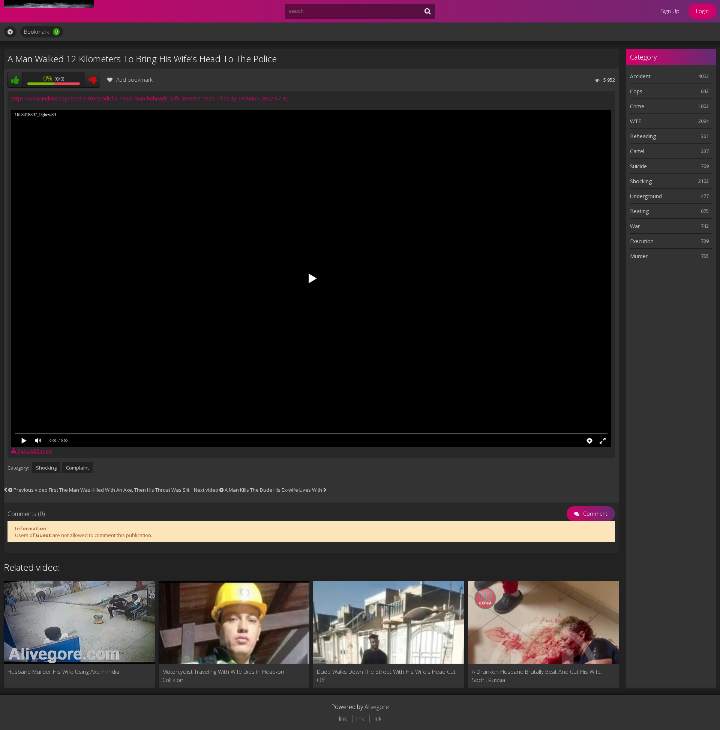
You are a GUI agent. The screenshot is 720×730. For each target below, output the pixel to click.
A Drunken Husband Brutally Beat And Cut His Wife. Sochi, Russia (537, 676)
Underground (646, 196)
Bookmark (41, 31)
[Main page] (49, 11)
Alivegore (376, 707)
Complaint (77, 467)
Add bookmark (134, 79)
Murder (639, 256)
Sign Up (670, 11)
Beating (639, 211)
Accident (640, 76)
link (343, 718)
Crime (637, 106)
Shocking (46, 467)
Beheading (643, 136)
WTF (635, 121)
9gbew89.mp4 (34, 450)
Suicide (638, 166)
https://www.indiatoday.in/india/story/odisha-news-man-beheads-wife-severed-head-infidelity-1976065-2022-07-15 (150, 98)
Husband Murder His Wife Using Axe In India (63, 671)
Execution (642, 241)
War (635, 226)
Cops (636, 91)
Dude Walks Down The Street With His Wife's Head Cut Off (386, 676)
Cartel (637, 151)
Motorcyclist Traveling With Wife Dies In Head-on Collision (223, 676)
